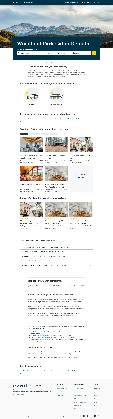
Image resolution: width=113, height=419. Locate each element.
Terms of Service (40, 416)
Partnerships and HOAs (80, 395)
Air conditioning (41, 119)
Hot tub (45, 133)
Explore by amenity (61, 388)
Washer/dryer (59, 119)
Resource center (78, 405)
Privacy (32, 416)
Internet (54, 133)
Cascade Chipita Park (68, 371)
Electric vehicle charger (27, 119)
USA (33, 63)
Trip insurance (60, 398)
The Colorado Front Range (28, 371)
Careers (96, 395)
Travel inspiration (61, 392)
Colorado (39, 63)
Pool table (77, 119)
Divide (79, 371)
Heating (84, 119)
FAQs (75, 409)
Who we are (97, 388)
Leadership (97, 392)
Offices (96, 405)
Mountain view (24, 122)
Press (95, 402)
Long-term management (80, 402)
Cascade (86, 371)
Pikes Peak (42, 371)
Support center (60, 395)
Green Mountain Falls (53, 371)
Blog (95, 398)
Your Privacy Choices (57, 416)
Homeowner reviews (79, 392)
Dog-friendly (34, 133)
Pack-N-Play (68, 119)
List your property (78, 388)
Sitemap (27, 416)
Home (29, 63)
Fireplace (50, 119)
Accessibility (48, 416)
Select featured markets (80, 398)
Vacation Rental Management (72, 2)
